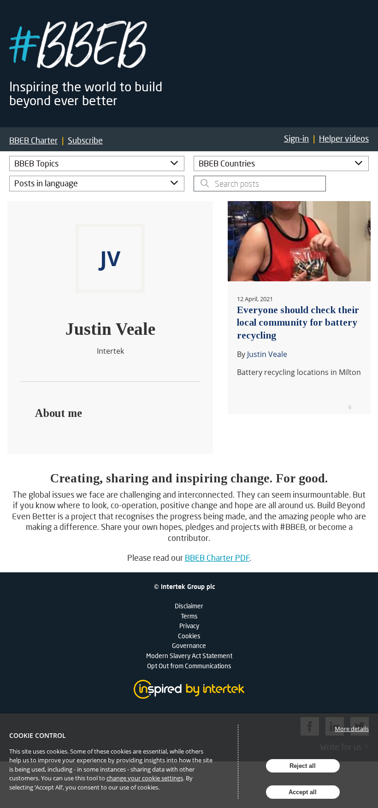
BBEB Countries (227, 163)
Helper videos (344, 138)
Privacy (189, 626)
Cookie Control (37, 735)
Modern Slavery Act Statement (189, 655)
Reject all (302, 765)
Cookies (189, 636)
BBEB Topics (36, 163)
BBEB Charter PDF (217, 558)
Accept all (303, 792)
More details (352, 729)
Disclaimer (189, 606)
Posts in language (46, 183)
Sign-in (296, 138)
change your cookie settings (144, 778)
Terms (189, 616)
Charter (33, 140)
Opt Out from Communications (189, 666)
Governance (189, 645)
